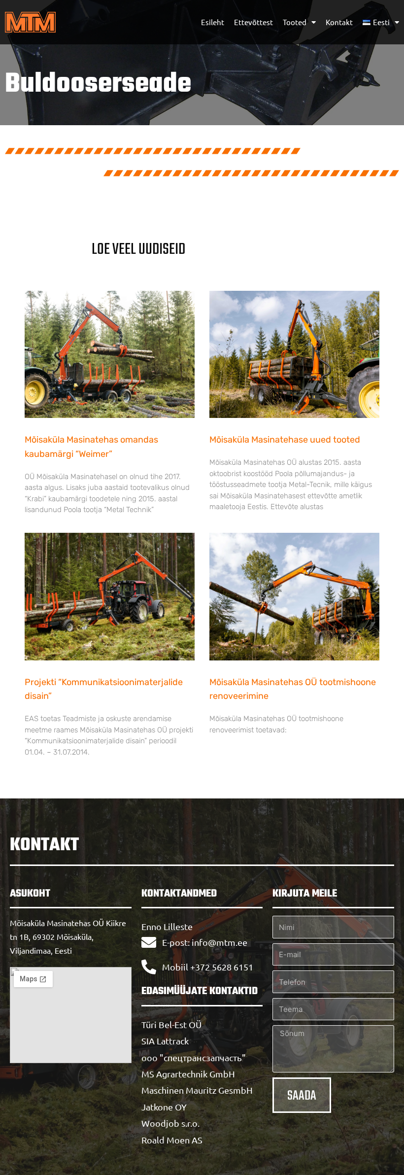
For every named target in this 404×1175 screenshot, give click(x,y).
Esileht (212, 22)
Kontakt (339, 22)
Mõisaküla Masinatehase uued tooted (284, 439)
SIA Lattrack (165, 1041)
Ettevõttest (253, 22)
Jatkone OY (164, 1107)
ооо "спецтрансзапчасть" (193, 1057)
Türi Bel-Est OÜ (171, 1024)
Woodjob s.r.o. (170, 1123)
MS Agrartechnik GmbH (188, 1074)
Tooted (294, 22)
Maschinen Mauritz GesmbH (197, 1090)
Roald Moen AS (171, 1140)
